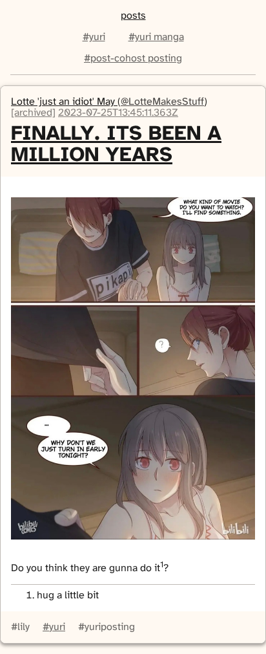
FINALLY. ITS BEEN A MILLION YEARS (116, 145)
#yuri (94, 37)
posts (133, 15)
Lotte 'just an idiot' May (64, 101)
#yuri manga (156, 37)
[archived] (33, 112)
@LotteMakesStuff (162, 101)
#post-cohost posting (133, 58)
